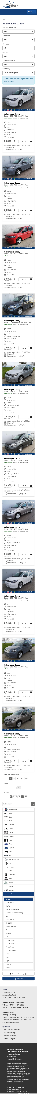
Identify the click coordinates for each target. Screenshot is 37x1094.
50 (17, 778)
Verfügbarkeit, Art (9, 27)
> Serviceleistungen (9, 1033)
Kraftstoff (6, 36)
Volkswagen (13, 894)
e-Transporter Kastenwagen (15, 913)
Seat (10, 878)
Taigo (7, 954)
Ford (10, 844)
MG (10, 863)
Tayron (8, 957)
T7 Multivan (10, 947)
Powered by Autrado (24, 1093)
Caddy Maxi (10, 902)
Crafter (8, 906)
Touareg (8, 964)
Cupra (11, 829)
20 (14, 778)
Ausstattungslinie (8, 60)
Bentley (11, 817)
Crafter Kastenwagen (13, 909)
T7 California (10, 944)
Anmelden (10, 1049)
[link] (31, 141)
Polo (7, 930)
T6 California (10, 940)
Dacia (11, 832)
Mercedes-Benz (14, 859)
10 (26, 797)
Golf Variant (10, 920)
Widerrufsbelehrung (13, 1054)
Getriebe (5, 44)
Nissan (11, 867)
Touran (8, 967)
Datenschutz (11, 1056)
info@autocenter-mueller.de (18, 1007)
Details (23, 141)
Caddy (8, 899)
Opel (10, 871)
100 (22, 778)
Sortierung (6, 69)
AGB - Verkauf (12, 1051)
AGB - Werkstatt (23, 1051)
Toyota (11, 890)
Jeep (10, 852)
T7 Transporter (11, 950)
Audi (10, 813)
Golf (7, 916)
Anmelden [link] (19, 979)
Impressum (19, 1049)
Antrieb (5, 52)
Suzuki (11, 886)
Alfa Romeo (13, 809)
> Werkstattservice (9, 1036)
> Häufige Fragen (8, 1039)
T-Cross (8, 933)
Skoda (11, 882)
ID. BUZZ (9, 923)
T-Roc (7, 937)
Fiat (10, 840)
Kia (10, 855)
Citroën (11, 825)
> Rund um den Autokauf (11, 1030)
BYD (10, 821)
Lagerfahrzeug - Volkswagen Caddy (18, 119)
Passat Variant (11, 926)
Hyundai (11, 848)
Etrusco (11, 836)
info (3, 19)
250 (26, 778)
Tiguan (8, 961)
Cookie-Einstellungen (14, 1059)
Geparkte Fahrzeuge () (19, 974)
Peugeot (12, 875)
